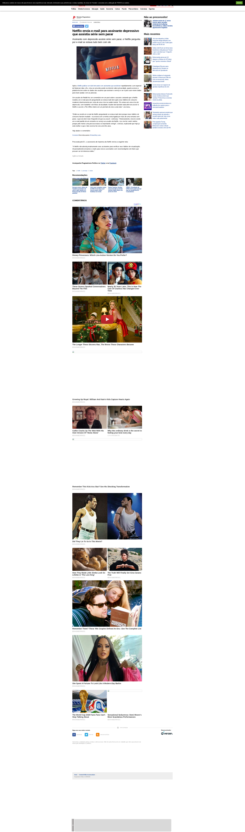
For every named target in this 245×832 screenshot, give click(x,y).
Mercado (75, 22)
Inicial (75, 774)
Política (73, 9)
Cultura (117, 9)
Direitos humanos (84, 9)
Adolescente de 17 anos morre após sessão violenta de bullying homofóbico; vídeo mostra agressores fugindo (163, 24)
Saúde (102, 9)
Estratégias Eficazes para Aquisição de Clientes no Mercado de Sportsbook (160, 68)
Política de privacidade (89, 774)
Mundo (124, 9)
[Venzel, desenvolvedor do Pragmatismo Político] (167, 733)
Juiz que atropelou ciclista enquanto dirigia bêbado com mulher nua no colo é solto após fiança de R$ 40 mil (162, 41)
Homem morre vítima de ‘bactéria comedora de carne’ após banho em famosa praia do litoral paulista (79, 190)
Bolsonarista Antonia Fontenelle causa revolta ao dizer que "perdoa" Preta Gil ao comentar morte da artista (162, 97)
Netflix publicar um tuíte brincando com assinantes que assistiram (99, 86)
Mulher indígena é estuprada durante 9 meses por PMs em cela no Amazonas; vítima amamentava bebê (162, 78)
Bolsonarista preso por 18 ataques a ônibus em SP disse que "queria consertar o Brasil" (162, 59)
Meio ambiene (133, 9)
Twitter (103, 163)
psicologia (84, 170)
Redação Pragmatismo (83, 17)
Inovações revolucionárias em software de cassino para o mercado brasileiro (162, 105)
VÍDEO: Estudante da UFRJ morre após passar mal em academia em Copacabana (133, 189)
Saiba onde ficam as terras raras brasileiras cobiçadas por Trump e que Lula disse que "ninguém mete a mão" (163, 51)
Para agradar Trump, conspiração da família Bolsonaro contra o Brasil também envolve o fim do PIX (162, 125)
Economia (109, 9)
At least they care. (95, 135)
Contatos (81, 774)
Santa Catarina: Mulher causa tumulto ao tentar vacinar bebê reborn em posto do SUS (115, 189)
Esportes (152, 9)
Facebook (112, 163)
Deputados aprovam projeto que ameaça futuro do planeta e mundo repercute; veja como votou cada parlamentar (163, 115)
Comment (75, 135)
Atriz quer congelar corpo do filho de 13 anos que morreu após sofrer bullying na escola (98, 189)
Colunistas (143, 9)
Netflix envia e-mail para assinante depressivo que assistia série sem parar (105, 32)
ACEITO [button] (239, 3)
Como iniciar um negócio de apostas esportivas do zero (161, 86)
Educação (95, 9)
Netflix (78, 170)
